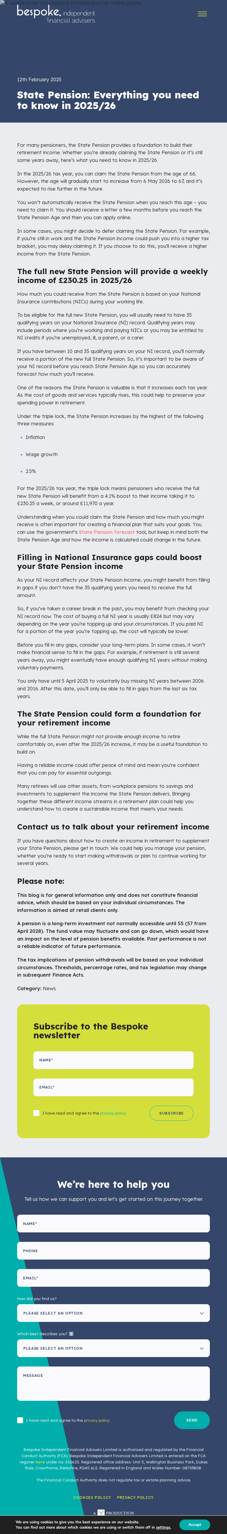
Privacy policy (135, 1497)
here (40, 1462)
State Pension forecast (107, 532)
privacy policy (113, 1113)
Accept (194, 1525)
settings (163, 1527)
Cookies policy (92, 1497)
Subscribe (171, 1113)
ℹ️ (71, 1333)
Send (192, 1420)
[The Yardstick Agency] (113, 1513)
